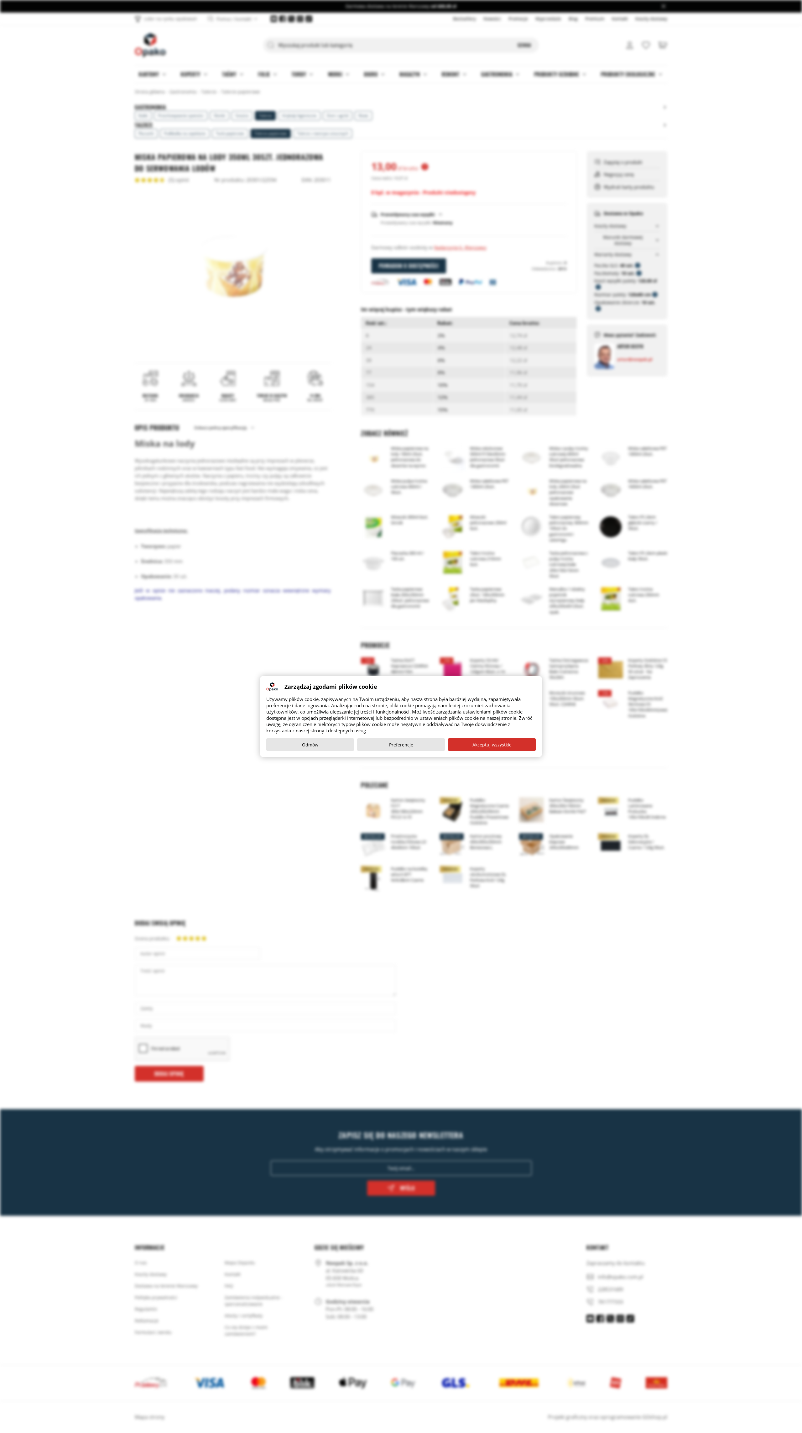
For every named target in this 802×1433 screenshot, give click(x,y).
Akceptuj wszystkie (492, 745)
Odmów (310, 745)
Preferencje (401, 745)
